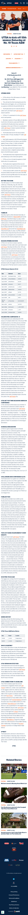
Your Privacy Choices (14, 904)
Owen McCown (12, 703)
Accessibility (14, 886)
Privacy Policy (14, 891)
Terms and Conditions (14, 898)
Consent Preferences (14, 895)
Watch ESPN (17, 217)
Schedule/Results (11, 8)
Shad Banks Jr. (10, 719)
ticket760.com (5, 229)
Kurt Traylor (10, 695)
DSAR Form (14, 901)
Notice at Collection (14, 908)
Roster (19, 8)
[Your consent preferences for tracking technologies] (2, 912)
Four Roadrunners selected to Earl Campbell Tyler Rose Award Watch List (13, 807)
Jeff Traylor (19, 110)
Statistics (25, 8)
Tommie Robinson (16, 699)
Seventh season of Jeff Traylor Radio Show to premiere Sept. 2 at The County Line (14, 833)
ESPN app (4, 219)
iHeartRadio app (21, 229)
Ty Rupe (15, 711)
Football (9, 33)
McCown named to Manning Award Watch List (14, 783)
